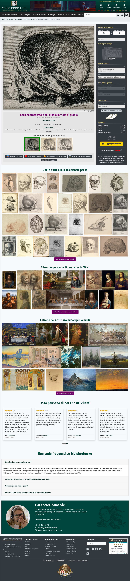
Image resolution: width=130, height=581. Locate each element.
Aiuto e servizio (71, 15)
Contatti (80, 15)
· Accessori (48, 553)
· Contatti (27, 542)
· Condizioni (28, 544)
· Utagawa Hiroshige (71, 551)
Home (3, 19)
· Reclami (27, 553)
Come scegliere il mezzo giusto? (16, 486)
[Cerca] (118, 15)
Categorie (27, 15)
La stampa (60, 15)
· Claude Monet (70, 544)
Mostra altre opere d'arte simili (65, 259)
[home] (2, 14)
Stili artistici (36, 15)
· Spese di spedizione (50, 546)
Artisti (20, 15)
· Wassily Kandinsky (71, 549)
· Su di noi (27, 555)
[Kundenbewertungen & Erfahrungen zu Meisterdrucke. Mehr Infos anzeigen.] (118, 546)
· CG (26, 546)
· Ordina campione (50, 555)
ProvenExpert (11, 435)
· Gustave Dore (70, 553)
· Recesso (27, 551)
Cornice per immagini (48, 15)
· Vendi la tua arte (50, 544)
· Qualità (47, 549)
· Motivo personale (50, 542)
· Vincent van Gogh (71, 542)
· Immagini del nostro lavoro (52, 551)
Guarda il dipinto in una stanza (81, 156)
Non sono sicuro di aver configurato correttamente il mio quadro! (28, 492)
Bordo (99, 37)
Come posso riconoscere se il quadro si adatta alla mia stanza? (27, 479)
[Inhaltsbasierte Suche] (122, 15)
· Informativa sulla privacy (31, 549)
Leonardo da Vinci (29, 19)
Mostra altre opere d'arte (65, 393)
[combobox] (111, 39)
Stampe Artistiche (11, 15)
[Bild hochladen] (127, 15)
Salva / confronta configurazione (112, 110)
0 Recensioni (52, 160)
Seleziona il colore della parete (56, 156)
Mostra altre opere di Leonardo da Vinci (65, 312)
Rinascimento (18, 19)
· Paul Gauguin (70, 546)
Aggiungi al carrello (112, 144)
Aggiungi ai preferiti (34, 156)
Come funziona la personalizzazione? (18, 462)
